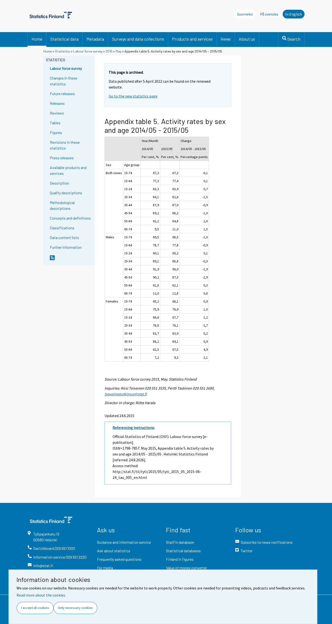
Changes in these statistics (63, 81)
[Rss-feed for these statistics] (71, 259)
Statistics (62, 51)
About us (247, 39)
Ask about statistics (113, 550)
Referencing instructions (133, 427)
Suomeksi (245, 14)
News (226, 39)
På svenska (269, 14)
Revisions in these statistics (65, 145)
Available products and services (68, 170)
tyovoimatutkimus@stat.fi (126, 394)
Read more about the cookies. (41, 595)
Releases (57, 103)
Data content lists (64, 237)
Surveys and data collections (138, 39)
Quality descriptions (66, 192)
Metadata (95, 39)
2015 (109, 51)
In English (293, 14)
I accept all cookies (35, 608)
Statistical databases (183, 550)
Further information (66, 247)
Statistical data (64, 39)
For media (105, 567)
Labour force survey (87, 51)
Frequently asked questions (119, 559)
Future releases (62, 93)
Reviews (57, 113)
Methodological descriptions (62, 205)
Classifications (62, 227)
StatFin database (180, 542)
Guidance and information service (124, 542)
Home (37, 39)
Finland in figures (179, 559)
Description (59, 183)
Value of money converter (186, 567)
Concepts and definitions (70, 218)
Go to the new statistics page (133, 96)
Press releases (62, 157)
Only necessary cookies (75, 608)
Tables (55, 122)
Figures (56, 132)
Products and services (192, 39)
